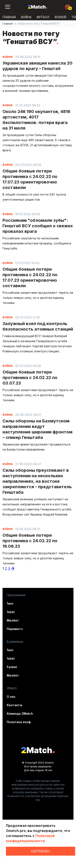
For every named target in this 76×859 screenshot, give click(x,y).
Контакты (14, 705)
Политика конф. (19, 722)
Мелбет (13, 620)
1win (10, 603)
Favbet (12, 667)
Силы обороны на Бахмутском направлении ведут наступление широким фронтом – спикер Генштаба (37, 429)
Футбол (43, 17)
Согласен (40, 851)
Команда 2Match (20, 713)
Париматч (15, 629)
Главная (9, 17)
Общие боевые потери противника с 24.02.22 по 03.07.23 (30, 378)
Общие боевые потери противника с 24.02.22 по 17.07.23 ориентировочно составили (30, 179)
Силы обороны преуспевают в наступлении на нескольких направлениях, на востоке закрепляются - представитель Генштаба (37, 481)
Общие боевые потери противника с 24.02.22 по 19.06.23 (30, 541)
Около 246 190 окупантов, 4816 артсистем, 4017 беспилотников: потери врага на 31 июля (36, 120)
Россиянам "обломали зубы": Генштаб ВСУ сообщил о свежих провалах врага (38, 226)
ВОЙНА (26, 17)
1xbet (11, 612)
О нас (11, 696)
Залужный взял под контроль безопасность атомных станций (38, 326)
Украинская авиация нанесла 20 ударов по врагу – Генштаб (37, 66)
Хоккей (60, 17)
